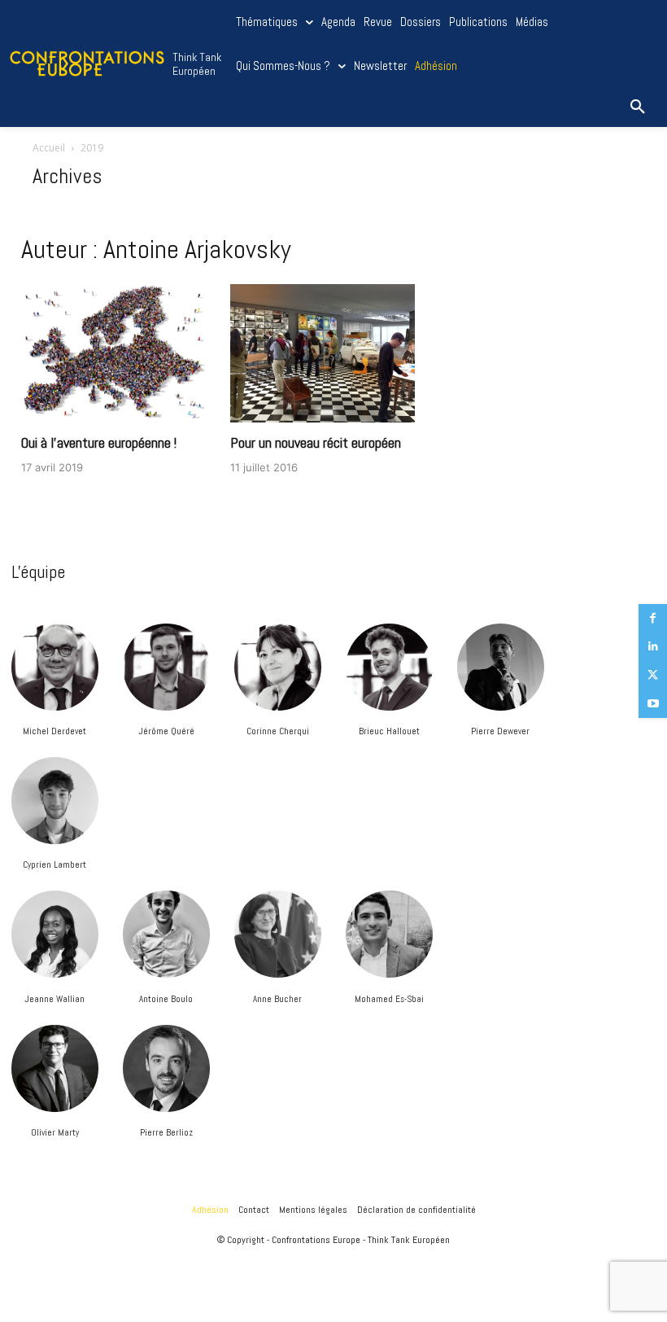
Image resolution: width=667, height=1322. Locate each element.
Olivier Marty (55, 1132)
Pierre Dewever (500, 731)
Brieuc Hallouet (389, 731)
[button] (637, 107)
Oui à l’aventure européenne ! (99, 442)
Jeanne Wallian (54, 999)
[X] (653, 675)
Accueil (49, 148)
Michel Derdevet (54, 731)
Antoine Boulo (166, 999)
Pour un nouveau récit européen (315, 442)
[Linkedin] (653, 647)
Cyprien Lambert (54, 864)
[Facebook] (653, 618)
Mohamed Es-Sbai (389, 999)
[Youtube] (653, 703)
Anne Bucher (277, 999)
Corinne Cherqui (277, 731)
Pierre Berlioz (166, 1132)
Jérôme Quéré (166, 731)
